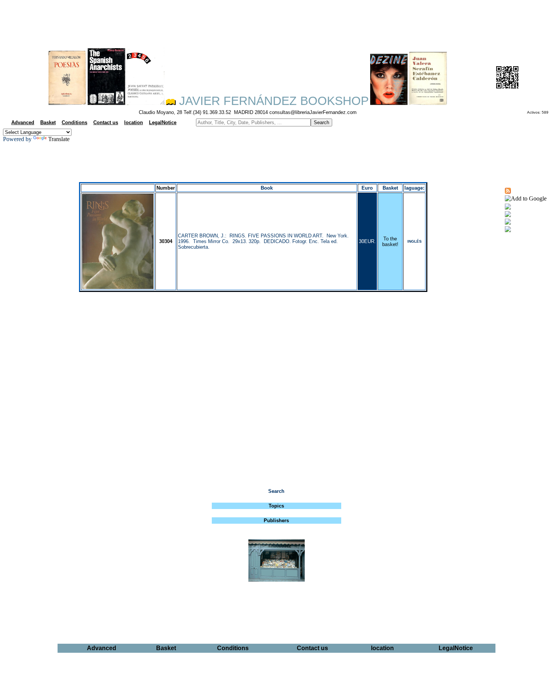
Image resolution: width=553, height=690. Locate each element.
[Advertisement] (276, 21)
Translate (59, 139)
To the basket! (390, 241)
